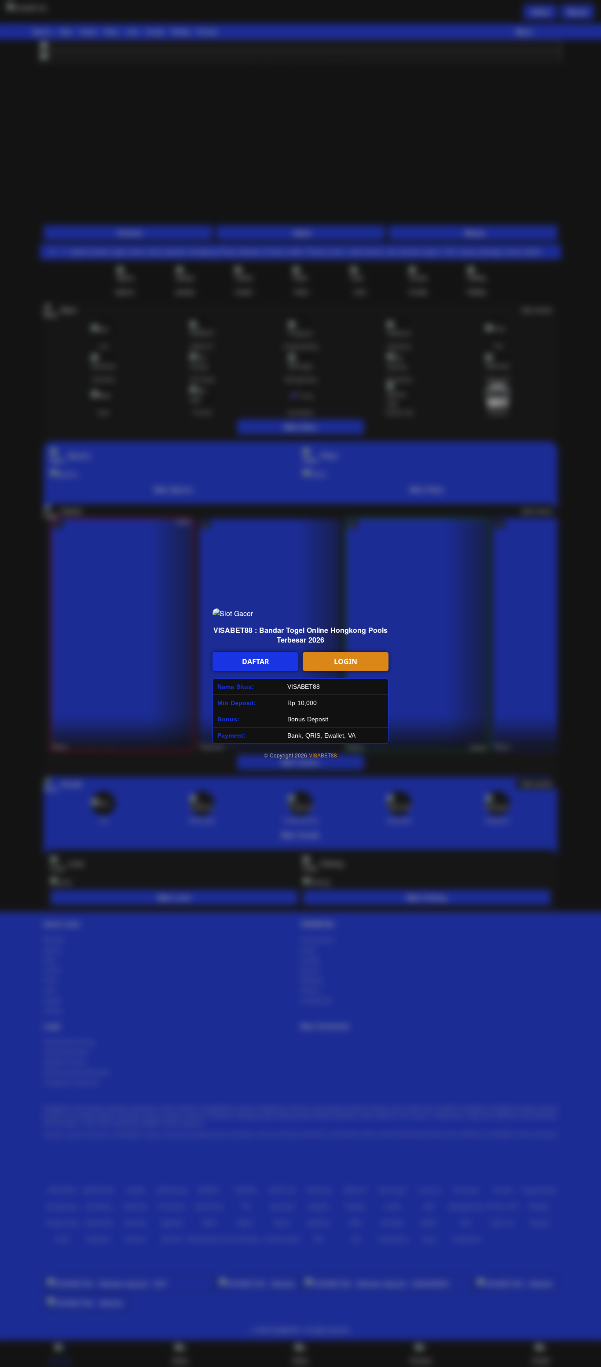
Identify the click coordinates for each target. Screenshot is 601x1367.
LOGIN (345, 661)
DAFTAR (255, 661)
